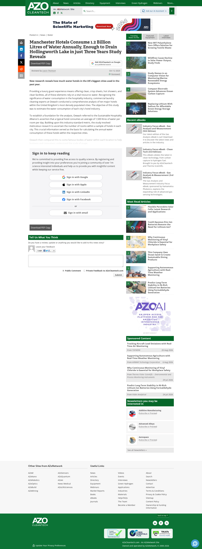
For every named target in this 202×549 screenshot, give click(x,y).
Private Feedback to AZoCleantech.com (104, 270)
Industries (122, 490)
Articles (93, 476)
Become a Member (126, 505)
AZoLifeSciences (65, 487)
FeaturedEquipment (150, 36)
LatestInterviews (166, 36)
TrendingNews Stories (134, 36)
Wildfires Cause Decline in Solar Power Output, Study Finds (160, 60)
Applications (123, 487)
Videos (121, 473)
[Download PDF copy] (21, 42)
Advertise (150, 487)
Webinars (94, 487)
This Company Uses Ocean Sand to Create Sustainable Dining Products (159, 256)
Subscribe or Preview (147, 413)
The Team (122, 501)
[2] (136, 62)
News (42, 35)
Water (50, 35)
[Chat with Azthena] (195, 543)
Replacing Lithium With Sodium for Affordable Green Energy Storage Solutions (160, 107)
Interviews (123, 480)
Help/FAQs (123, 498)
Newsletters (151, 480)
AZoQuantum (64, 476)
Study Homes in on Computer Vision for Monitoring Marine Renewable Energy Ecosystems (158, 78)
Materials (122, 494)
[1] (136, 47)
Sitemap (149, 498)
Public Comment (73, 270)
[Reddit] (21, 69)
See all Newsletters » (137, 450)
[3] (136, 77)
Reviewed (115, 74)
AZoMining (33, 490)
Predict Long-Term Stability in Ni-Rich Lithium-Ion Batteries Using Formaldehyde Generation (159, 287)
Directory (94, 480)
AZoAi (60, 480)
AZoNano (32, 476)
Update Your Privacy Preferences (50, 545)
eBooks (93, 498)
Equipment (95, 483)
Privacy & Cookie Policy (156, 494)
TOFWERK (136, 350)
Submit (118, 275)
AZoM (30, 473)
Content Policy (152, 501)
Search (149, 476)
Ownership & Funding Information (156, 506)
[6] (136, 287)
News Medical (64, 483)
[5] (136, 108)
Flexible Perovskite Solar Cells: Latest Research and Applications (160, 209)
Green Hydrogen (125, 483)
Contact (149, 483)
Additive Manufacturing (150, 410)
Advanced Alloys (146, 423)
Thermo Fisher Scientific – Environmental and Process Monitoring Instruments (149, 375)
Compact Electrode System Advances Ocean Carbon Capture (160, 91)
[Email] (21, 75)
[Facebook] (21, 55)
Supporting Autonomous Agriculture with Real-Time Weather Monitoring (160, 271)
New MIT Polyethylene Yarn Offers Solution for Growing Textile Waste (160, 45)
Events (121, 476)
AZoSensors (63, 473)
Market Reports (97, 490)
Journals (94, 501)
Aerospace (144, 437)
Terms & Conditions (155, 490)
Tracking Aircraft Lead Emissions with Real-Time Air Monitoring (149, 344)
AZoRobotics (33, 480)
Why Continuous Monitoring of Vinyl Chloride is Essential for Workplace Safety (160, 241)
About (148, 473)
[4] (136, 93)
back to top (162, 515)
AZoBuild (32, 487)
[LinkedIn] (21, 49)
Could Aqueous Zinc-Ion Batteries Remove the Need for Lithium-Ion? (160, 224)
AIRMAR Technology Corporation (146, 362)
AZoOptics (33, 483)
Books (93, 494)
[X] (21, 62)
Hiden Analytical (139, 394)
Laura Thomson (49, 70)
